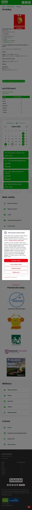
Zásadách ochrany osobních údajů (16, 240)
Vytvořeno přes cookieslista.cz (10, 277)
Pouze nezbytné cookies (16, 264)
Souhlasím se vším (16, 260)
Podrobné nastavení (16, 268)
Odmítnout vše (16, 272)
